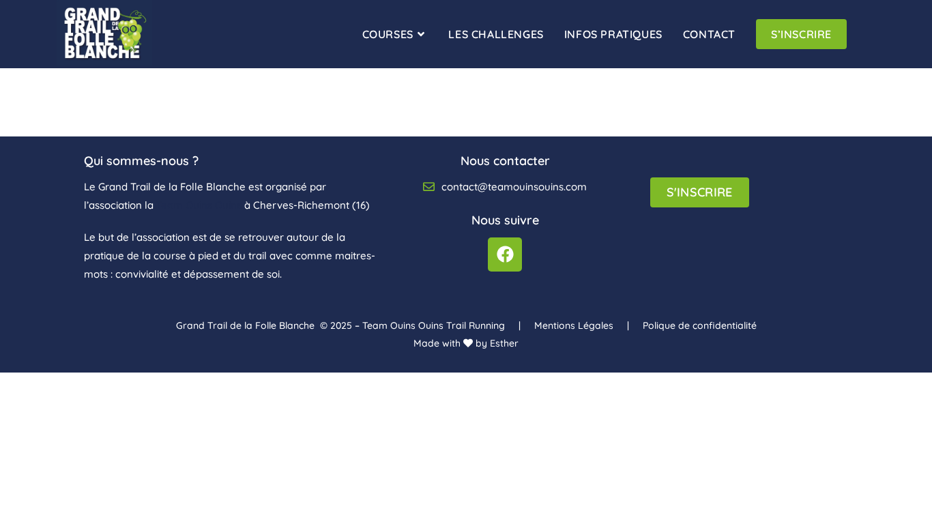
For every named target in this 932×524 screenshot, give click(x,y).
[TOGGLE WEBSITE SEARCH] (871, 34)
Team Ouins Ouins (199, 205)
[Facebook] (505, 254)
